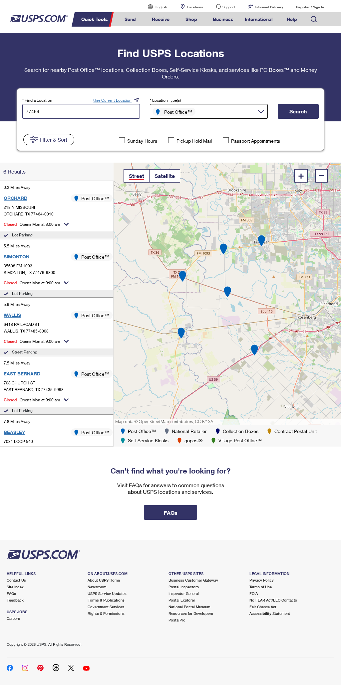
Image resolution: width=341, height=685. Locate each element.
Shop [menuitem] (191, 19)
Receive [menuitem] (161, 19)
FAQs (11, 593)
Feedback (15, 600)
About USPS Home (104, 580)
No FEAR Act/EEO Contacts (273, 600)
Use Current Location (112, 100)
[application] (227, 294)
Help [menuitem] (292, 19)
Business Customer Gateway (193, 580)
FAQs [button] (170, 512)
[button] (137, 176)
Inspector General (184, 593)
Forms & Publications (106, 600)
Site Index (15, 587)
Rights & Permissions (106, 613)
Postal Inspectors (184, 587)
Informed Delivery (269, 7)
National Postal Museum (189, 607)
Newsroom (97, 587)
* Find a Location (37, 100)
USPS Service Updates (107, 593)
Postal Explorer (182, 600)
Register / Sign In (310, 7)
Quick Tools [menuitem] (94, 19)
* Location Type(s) (165, 100)
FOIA (253, 593)
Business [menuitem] (223, 19)
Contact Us (16, 580)
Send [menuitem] (130, 19)
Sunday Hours (142, 141)
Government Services (106, 607)
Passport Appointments (255, 141)
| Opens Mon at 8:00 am (32, 224)
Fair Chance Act (262, 607)
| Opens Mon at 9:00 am (32, 282)
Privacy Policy (261, 580)
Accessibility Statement (269, 613)
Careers (13, 618)
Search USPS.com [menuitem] (314, 19)
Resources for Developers (191, 613)
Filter (53, 139)
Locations (195, 7)
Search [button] (298, 111)
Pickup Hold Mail (194, 141)
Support (228, 7)
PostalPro (177, 620)
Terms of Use (260, 587)
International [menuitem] (259, 19)
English (154, 7)
